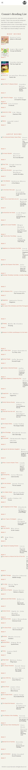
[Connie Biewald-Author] (24, 2)
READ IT (3, 44)
